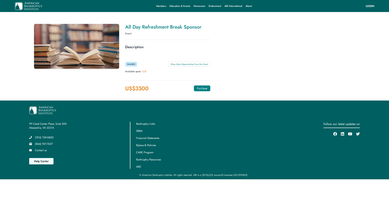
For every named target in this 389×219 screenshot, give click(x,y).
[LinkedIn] (340, 134)
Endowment (215, 6)
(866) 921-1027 (44, 144)
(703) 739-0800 (44, 137)
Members (161, 6)
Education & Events (180, 6)
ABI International (233, 6)
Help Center (41, 161)
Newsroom (199, 6)
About (249, 6)
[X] (356, 134)
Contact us (41, 150)
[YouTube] (348, 134)
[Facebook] (333, 134)
